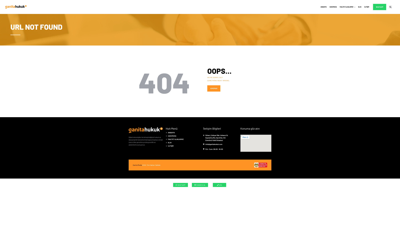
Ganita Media (137, 165)
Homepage (213, 88)
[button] (390, 7)
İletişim (171, 146)
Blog (170, 143)
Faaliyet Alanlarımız (176, 139)
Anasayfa (171, 133)
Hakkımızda (172, 136)
